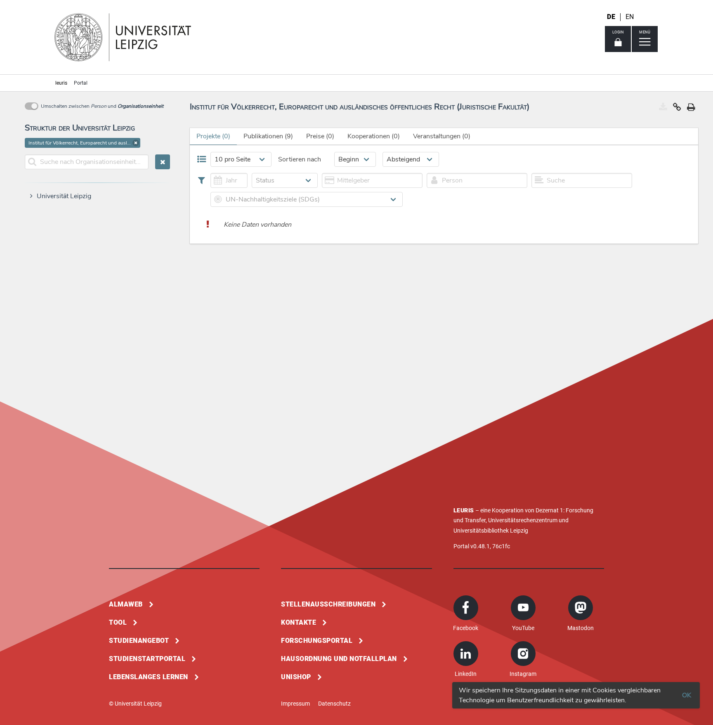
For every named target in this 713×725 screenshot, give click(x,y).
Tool (118, 622)
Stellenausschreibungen (328, 604)
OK (686, 695)
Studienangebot (139, 640)
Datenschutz (334, 703)
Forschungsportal (316, 640)
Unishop (296, 677)
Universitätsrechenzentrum (522, 520)
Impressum (295, 703)
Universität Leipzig (64, 196)
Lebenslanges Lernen (148, 677)
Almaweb (126, 604)
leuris (61, 83)
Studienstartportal (147, 659)
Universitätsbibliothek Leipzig (490, 530)
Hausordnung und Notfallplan (339, 659)
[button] (135, 143)
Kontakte (298, 622)
